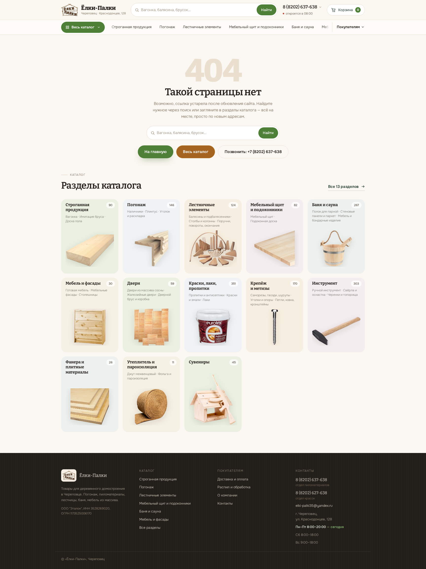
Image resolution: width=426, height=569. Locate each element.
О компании (227, 495)
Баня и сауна (303, 27)
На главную (155, 151)
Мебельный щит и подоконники (256, 27)
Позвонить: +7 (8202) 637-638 (253, 151)
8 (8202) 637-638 (311, 479)
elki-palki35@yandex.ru (314, 505)
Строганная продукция (132, 27)
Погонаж (167, 27)
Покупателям (348, 27)
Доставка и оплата (232, 479)
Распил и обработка (233, 487)
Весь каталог (82, 27)
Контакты (224, 503)
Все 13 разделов (343, 186)
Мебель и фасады (153, 519)
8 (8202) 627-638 (311, 493)
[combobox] (198, 10)
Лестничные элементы (202, 27)
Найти (266, 10)
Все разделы (149, 527)
